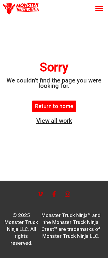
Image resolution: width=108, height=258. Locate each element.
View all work (54, 120)
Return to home (54, 106)
